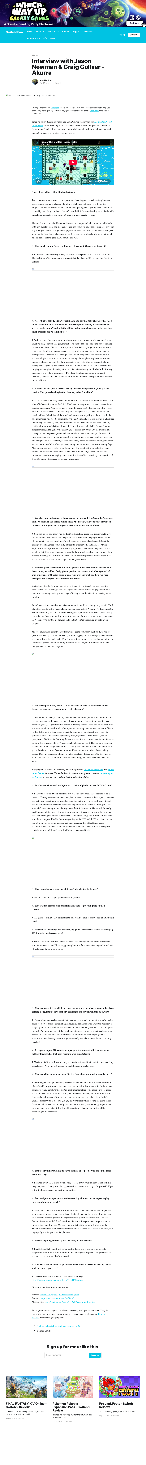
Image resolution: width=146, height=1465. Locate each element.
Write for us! (53, 31)
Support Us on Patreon (83, 31)
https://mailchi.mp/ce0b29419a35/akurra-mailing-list (70, 1301)
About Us (40, 31)
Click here (94, 111)
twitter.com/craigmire (69, 1294)
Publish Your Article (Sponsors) (41, 38)
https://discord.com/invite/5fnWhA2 (57, 1298)
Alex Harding (45, 80)
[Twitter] (124, 35)
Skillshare (55, 108)
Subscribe (134, 35)
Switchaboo (14, 32)
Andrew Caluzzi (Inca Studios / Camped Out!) (58, 1325)
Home (29, 31)
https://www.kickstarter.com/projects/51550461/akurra (57, 1280)
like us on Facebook (93, 769)
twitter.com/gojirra (48, 1294)
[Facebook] (121, 35)
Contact (65, 31)
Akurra (35, 55)
